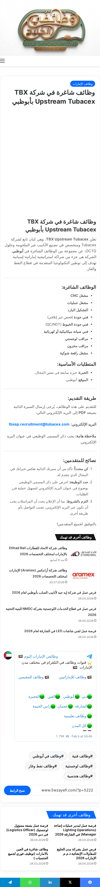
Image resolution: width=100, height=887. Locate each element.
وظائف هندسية (78, 776)
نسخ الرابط (17, 790)
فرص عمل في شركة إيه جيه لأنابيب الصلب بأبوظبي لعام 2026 (54, 592)
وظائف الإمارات (83, 84)
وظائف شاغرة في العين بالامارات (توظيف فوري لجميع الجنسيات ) (28, 853)
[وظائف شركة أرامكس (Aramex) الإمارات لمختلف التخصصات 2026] (83, 576)
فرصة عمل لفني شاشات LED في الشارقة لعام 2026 (60, 631)
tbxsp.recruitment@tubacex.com (39, 424)
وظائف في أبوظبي (47, 756)
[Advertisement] (50, 160)
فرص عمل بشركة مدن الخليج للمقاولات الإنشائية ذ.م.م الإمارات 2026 (76, 853)
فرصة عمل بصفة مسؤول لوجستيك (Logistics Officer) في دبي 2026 (27, 829)
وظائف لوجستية (77, 766)
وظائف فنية (81, 756)
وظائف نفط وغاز (41, 766)
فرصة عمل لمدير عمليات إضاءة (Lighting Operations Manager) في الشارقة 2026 (75, 829)
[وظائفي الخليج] (50, 28)
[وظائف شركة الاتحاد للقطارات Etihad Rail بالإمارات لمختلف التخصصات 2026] (83, 553)
